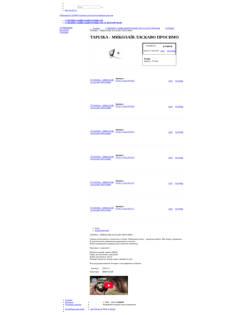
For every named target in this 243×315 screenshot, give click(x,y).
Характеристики (102, 230)
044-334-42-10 (71, 10)
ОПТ (162, 51)
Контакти (69, 302)
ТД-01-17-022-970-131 (124, 183)
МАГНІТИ (64, 30)
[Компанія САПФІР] (69, 15)
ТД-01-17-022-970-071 (124, 132)
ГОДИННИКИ (66, 28)
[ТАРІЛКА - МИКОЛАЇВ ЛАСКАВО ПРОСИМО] (102, 82)
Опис (97, 228)
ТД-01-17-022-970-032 (124, 106)
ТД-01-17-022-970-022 (124, 81)
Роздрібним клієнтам (104, 15)
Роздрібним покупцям (74, 309)
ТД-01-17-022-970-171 (124, 209)
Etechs (112, 309)
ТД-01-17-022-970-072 (124, 157)
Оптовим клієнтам (86, 15)
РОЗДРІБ (171, 51)
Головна (68, 300)
